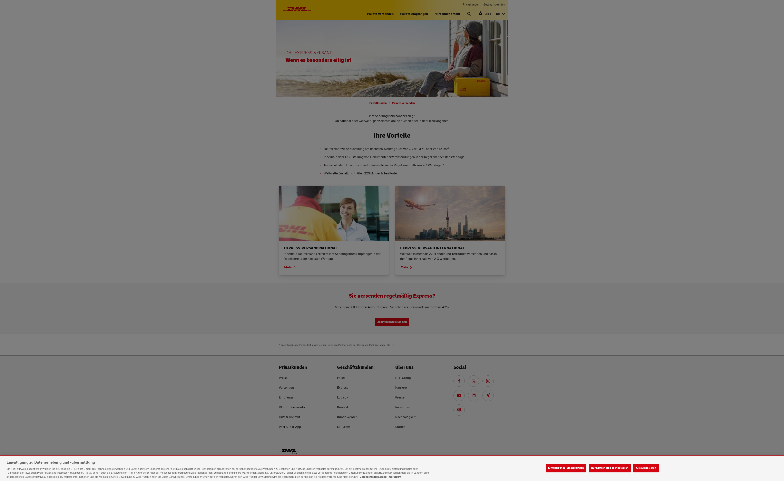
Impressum (394, 476)
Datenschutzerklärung (373, 476)
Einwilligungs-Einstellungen (566, 468)
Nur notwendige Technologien (609, 468)
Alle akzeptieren (646, 468)
